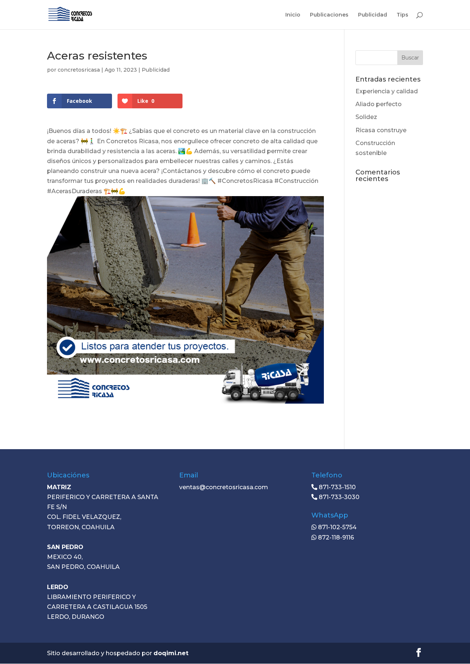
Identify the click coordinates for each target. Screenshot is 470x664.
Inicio (292, 15)
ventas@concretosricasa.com (223, 487)
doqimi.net (170, 653)
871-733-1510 (336, 487)
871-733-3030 (338, 497)
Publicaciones (329, 15)
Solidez (366, 116)
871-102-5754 (337, 527)
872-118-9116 (335, 537)
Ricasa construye (380, 130)
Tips (402, 15)
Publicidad (372, 15)
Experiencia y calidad (386, 91)
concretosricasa (79, 69)
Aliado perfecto (378, 104)
